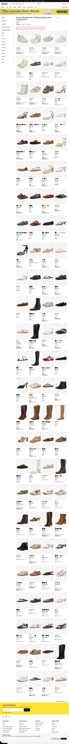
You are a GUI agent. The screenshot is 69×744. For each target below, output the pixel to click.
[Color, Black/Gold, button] (48, 368)
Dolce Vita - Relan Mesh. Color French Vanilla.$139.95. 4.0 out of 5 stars (22, 336)
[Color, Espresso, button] (44, 124)
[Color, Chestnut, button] (22, 124)
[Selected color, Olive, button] (30, 73)
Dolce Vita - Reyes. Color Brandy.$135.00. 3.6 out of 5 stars (48, 201)
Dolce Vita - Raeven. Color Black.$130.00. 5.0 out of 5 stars (61, 309)
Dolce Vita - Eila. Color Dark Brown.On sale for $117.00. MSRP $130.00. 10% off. (48, 656)
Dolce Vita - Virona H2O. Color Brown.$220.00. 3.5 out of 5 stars (35, 417)
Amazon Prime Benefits (7, 728)
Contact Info (21, 724)
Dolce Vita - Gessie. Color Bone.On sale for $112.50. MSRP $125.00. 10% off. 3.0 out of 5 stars (48, 683)
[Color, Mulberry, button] (32, 449)
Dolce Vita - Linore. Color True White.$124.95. (22, 282)
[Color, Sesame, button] (44, 233)
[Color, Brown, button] (37, 124)
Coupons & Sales (6, 732)
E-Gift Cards (37, 730)
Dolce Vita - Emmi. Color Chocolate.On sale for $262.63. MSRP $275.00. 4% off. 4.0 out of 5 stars (48, 524)
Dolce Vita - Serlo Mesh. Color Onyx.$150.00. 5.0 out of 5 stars (22, 255)
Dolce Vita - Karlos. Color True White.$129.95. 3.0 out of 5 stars (48, 336)
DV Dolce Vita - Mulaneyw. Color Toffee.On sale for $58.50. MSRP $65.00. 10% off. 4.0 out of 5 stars (35, 578)
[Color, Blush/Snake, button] (19, 179)
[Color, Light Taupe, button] (59, 476)
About (4, 723)
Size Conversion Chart (39, 723)
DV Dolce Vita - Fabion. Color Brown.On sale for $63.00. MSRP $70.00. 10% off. (35, 604)
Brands (53, 723)
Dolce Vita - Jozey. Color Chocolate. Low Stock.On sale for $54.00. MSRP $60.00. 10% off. (22, 604)
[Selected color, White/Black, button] (30, 501)
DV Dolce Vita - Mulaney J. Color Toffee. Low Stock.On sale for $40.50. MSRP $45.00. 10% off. (61, 683)
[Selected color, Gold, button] (43, 179)
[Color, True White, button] (46, 205)
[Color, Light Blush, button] (32, 476)
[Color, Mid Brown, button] (44, 260)
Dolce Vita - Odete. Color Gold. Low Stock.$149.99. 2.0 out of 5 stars (48, 174)
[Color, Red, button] (61, 556)
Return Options (22, 732)
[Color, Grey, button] (19, 635)
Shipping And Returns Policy (24, 728)
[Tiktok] (6, 716)
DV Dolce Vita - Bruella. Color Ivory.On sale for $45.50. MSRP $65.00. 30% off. (48, 68)
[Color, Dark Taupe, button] (33, 422)
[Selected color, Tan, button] (43, 610)
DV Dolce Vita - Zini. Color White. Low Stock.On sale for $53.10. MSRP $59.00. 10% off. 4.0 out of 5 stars (61, 578)
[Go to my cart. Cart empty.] (67, 4)
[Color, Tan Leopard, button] (33, 556)
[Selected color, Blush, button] (30, 260)
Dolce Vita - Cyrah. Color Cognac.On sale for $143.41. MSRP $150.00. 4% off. (35, 524)
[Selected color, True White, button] (56, 124)
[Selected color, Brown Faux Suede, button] (43, 583)
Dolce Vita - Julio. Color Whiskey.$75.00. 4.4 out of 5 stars (22, 201)
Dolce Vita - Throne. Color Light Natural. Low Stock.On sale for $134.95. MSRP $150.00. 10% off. (35, 656)
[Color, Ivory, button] (59, 556)
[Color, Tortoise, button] (21, 205)
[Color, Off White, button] (57, 341)
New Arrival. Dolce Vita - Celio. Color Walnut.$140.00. (61, 363)
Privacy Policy (37, 736)
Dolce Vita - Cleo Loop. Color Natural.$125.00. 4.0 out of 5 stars (48, 255)
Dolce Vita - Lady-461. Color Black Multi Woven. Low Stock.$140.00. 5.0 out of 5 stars (48, 93)
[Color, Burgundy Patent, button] (21, 233)
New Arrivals (54, 726)
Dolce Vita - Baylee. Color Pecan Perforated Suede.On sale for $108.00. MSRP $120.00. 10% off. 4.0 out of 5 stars (22, 656)
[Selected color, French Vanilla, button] (17, 341)
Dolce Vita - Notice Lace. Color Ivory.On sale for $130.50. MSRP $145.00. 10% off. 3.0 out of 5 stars (22, 578)
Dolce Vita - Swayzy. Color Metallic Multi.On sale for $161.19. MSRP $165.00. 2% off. (61, 497)
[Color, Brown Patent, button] (22, 233)
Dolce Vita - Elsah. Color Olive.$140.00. (35, 201)
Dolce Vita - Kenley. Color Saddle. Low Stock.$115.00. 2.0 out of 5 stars (35, 174)
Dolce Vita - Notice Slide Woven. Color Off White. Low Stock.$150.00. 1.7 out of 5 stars (35, 390)
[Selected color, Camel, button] (17, 449)
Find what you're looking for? (61, 701)
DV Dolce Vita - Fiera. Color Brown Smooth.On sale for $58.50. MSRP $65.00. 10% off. (48, 630)
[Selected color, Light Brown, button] (30, 124)
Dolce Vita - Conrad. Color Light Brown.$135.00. (22, 174)
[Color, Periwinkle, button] (39, 124)
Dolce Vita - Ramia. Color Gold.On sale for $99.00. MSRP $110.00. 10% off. (61, 604)
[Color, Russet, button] (22, 151)
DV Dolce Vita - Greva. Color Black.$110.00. (35, 363)
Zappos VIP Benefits (7, 730)
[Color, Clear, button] (44, 556)
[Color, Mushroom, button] (33, 341)
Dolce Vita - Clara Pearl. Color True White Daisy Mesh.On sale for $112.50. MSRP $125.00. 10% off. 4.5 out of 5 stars (48, 42)
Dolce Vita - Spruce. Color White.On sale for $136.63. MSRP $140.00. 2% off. (48, 497)
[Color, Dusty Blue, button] (61, 233)
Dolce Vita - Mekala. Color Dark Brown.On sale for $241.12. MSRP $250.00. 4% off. (22, 524)
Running (53, 728)
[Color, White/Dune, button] (37, 449)
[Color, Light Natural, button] (35, 151)
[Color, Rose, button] (64, 233)
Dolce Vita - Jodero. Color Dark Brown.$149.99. (35, 146)
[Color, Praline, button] (19, 205)
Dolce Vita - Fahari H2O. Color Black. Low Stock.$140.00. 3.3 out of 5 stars (61, 390)
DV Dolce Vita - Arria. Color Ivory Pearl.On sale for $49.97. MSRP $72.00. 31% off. (61, 93)
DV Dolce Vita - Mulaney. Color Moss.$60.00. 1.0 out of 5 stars (22, 228)
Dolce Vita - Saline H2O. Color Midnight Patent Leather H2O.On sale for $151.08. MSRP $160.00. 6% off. (22, 551)
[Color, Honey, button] (48, 205)
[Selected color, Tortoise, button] (30, 233)
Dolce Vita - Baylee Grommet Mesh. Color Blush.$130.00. (35, 255)
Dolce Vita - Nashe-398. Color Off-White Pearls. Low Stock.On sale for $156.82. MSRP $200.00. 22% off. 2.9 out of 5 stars (22, 93)
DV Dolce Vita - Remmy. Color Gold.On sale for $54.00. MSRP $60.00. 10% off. (48, 551)
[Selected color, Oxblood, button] (17, 151)
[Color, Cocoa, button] (46, 368)
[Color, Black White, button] (59, 341)
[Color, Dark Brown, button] (24, 124)
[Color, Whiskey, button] (59, 233)
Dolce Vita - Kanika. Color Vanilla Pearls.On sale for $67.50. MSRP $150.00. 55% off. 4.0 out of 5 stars (35, 93)
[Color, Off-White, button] (59, 151)
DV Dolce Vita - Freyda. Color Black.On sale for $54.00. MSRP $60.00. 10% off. (61, 551)
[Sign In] (64, 4)
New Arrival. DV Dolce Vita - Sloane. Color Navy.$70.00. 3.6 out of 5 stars (61, 336)
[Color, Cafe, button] (19, 260)
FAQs (20, 723)
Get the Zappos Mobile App (8, 726)
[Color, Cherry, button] (35, 449)
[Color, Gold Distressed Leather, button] (57, 124)
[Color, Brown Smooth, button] (32, 341)
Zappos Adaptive (55, 732)
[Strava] (9, 716)
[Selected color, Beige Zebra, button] (17, 501)
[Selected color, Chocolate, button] (43, 395)
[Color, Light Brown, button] (32, 73)
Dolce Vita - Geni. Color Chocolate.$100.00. (48, 390)
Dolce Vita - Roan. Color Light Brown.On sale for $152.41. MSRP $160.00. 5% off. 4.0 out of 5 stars (61, 524)
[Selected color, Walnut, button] (56, 287)
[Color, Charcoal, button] (46, 233)
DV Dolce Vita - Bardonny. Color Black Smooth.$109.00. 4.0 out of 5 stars (35, 336)
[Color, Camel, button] (33, 124)
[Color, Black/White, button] (57, 449)
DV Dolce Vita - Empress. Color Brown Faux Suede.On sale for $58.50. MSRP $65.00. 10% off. (48, 578)
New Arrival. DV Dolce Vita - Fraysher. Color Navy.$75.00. (35, 282)
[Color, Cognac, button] (19, 124)
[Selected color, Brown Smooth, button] (43, 635)
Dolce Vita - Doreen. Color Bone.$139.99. (61, 174)
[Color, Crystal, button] (57, 233)
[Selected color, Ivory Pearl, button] (56, 99)
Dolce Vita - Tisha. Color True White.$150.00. (35, 470)
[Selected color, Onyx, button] (17, 260)
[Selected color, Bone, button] (56, 179)
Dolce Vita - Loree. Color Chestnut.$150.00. (48, 444)
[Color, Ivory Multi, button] (57, 501)
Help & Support (65, 7)
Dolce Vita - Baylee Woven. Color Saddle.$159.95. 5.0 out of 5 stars (48, 146)
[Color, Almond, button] (33, 151)
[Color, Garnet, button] (57, 368)
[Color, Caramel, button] (57, 583)
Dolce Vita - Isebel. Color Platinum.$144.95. (61, 146)
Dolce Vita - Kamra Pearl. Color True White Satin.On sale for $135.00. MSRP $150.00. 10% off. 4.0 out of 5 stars (61, 42)
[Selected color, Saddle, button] (43, 151)
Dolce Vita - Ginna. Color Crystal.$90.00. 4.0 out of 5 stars (61, 255)
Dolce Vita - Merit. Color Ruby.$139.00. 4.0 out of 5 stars (48, 363)
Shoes (23, 24)
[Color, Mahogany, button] (48, 422)
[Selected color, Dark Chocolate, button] (43, 287)
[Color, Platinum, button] (46, 287)
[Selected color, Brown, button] (30, 422)
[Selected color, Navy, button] (30, 287)
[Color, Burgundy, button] (48, 610)
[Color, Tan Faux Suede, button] (19, 233)
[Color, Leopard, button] (59, 124)
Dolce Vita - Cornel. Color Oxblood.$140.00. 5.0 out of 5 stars (22, 146)
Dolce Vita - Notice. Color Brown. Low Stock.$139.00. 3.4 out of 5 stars (35, 444)
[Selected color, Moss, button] (17, 233)
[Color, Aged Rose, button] (44, 501)
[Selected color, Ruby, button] (43, 368)
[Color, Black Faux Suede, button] (44, 583)
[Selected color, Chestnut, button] (43, 449)
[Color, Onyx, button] (46, 422)
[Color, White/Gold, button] (32, 501)
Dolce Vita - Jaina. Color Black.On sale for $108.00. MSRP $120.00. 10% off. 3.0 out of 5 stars (35, 683)
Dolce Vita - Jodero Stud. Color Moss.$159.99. (22, 470)
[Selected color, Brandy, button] (43, 205)
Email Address (6, 709)
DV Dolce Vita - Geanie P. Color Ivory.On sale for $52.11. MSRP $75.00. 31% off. (61, 68)
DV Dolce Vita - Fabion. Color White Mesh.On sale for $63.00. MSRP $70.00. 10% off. (22, 683)
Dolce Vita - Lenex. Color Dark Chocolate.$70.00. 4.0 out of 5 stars (48, 282)
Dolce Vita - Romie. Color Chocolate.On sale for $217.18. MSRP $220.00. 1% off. (61, 470)
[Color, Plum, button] (35, 124)
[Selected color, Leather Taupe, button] (43, 314)
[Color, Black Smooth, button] (59, 99)
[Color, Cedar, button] (57, 179)
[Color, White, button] (57, 99)
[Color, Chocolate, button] (61, 124)
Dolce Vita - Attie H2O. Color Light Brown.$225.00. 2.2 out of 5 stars (48, 417)
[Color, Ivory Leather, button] (44, 205)
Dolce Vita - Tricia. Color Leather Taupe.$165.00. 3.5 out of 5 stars (48, 309)
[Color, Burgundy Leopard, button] (33, 449)
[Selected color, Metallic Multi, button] (56, 501)
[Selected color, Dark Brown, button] (30, 151)
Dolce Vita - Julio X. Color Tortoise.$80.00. (35, 228)
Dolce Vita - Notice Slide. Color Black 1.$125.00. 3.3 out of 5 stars (61, 201)
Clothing (53, 724)
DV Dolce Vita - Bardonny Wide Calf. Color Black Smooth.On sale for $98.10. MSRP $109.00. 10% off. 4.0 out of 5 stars (61, 656)
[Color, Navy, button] (44, 314)
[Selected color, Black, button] (17, 124)
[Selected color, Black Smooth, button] (30, 341)
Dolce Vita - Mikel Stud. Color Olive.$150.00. (35, 68)
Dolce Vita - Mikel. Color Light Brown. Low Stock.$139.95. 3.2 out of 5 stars (35, 119)
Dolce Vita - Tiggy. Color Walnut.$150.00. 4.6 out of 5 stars (61, 282)
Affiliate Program (38, 724)
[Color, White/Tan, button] (44, 368)
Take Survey (37, 728)
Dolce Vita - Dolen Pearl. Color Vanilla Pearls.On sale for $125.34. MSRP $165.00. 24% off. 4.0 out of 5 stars (22, 42)
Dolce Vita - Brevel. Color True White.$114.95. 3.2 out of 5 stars (61, 119)
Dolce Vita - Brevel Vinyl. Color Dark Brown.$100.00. (61, 228)
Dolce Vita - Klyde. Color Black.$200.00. (35, 309)
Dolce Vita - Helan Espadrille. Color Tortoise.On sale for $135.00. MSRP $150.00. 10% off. (61, 630)
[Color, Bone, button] (57, 610)
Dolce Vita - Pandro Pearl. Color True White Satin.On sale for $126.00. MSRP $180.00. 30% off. (35, 42)
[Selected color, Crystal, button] (56, 260)
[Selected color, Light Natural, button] (30, 661)
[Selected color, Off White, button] (30, 395)
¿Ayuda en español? (23, 726)
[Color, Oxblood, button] (21, 501)
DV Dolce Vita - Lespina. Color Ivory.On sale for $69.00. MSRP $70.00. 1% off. (48, 470)
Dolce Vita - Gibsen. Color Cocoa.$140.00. (22, 309)
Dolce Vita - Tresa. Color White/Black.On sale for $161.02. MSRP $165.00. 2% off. (35, 497)
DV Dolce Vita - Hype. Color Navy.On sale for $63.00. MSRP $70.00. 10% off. (22, 630)
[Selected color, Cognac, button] (30, 529)
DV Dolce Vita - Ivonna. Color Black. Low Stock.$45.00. (22, 363)
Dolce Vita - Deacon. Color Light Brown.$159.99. (61, 444)
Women (28, 24)
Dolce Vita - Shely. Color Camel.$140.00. (22, 444)
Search (38, 3)
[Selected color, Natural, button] (43, 260)
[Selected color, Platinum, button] (56, 151)
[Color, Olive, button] (57, 287)
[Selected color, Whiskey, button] (17, 205)
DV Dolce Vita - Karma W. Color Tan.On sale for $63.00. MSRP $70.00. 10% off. (48, 604)
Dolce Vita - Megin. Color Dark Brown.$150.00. (48, 228)
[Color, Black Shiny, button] (35, 635)
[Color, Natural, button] (64, 124)
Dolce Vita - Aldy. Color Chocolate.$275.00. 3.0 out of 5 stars (22, 417)
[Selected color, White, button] (43, 501)
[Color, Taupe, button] (21, 476)
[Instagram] (3, 716)
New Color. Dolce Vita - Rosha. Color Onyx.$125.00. (22, 390)
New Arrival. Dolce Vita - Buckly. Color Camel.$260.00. (61, 417)
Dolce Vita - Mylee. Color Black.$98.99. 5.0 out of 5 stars (22, 119)
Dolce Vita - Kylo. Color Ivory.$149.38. (48, 119)
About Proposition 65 (23, 730)
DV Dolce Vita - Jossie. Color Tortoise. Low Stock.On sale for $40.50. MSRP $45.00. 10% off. (35, 630)
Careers (4, 724)
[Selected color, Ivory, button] (43, 124)
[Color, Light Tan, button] (26, 124)
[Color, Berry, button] (21, 124)
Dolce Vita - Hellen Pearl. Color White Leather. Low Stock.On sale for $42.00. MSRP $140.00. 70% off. (22, 68)
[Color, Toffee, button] (62, 124)
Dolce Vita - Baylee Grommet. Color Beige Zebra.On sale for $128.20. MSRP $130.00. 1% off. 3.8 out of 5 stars (22, 497)
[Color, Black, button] (19, 151)
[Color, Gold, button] (32, 395)
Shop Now (43, 1)
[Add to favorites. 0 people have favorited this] (27, 32)
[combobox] (22, 4)
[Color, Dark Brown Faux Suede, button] (35, 341)
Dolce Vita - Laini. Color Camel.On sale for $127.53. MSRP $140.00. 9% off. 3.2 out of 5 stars (35, 551)
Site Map (37, 726)
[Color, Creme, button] (44, 151)
